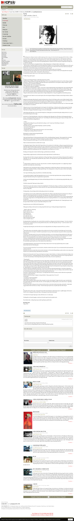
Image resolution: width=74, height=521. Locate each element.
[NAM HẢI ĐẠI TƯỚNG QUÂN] (28, 448)
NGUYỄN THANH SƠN (37, 448)
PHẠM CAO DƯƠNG (6, 61)
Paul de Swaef (4, 53)
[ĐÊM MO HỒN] (28, 420)
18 (50, 350)
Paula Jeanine (4, 56)
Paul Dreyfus (4, 54)
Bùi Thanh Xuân (27, 18)
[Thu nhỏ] (24, 14)
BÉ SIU (34, 456)
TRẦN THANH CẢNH (37, 369)
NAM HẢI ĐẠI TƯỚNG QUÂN (39, 445)
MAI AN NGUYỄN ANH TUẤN (39, 414)
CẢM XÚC (35, 484)
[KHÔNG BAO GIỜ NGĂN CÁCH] (28, 358)
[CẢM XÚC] (28, 487)
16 (46, 350)
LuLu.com (19, 98)
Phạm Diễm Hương (5, 62)
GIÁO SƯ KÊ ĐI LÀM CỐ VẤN (39, 431)
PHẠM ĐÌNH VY (5, 64)
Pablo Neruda (4, 52)
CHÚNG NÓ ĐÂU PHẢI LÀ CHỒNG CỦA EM (42, 399)
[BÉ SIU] (28, 459)
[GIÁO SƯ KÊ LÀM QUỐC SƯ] (28, 369)
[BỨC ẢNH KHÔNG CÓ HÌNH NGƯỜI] (28, 472)
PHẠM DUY (4, 65)
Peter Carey (4, 60)
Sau (71, 13)
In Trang (24, 313)
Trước (68, 13)
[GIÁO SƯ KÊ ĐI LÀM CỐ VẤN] (28, 434)
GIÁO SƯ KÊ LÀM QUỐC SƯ (39, 366)
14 (42, 350)
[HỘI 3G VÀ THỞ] (28, 385)
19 (52, 350)
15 (44, 350)
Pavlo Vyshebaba (5, 57)
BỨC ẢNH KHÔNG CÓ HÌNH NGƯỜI (41, 469)
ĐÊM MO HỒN (36, 411)
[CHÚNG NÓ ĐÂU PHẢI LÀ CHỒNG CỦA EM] (28, 402)
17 (48, 350)
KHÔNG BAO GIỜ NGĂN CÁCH (40, 352)
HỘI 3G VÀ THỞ (36, 381)
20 (54, 350)
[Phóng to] (26, 14)
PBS (2, 58)
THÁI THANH (35, 486)
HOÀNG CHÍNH (42, 402)
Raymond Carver (36, 402)
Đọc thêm (70, 363)
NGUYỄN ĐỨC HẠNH (37, 471)
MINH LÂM (35, 355)
